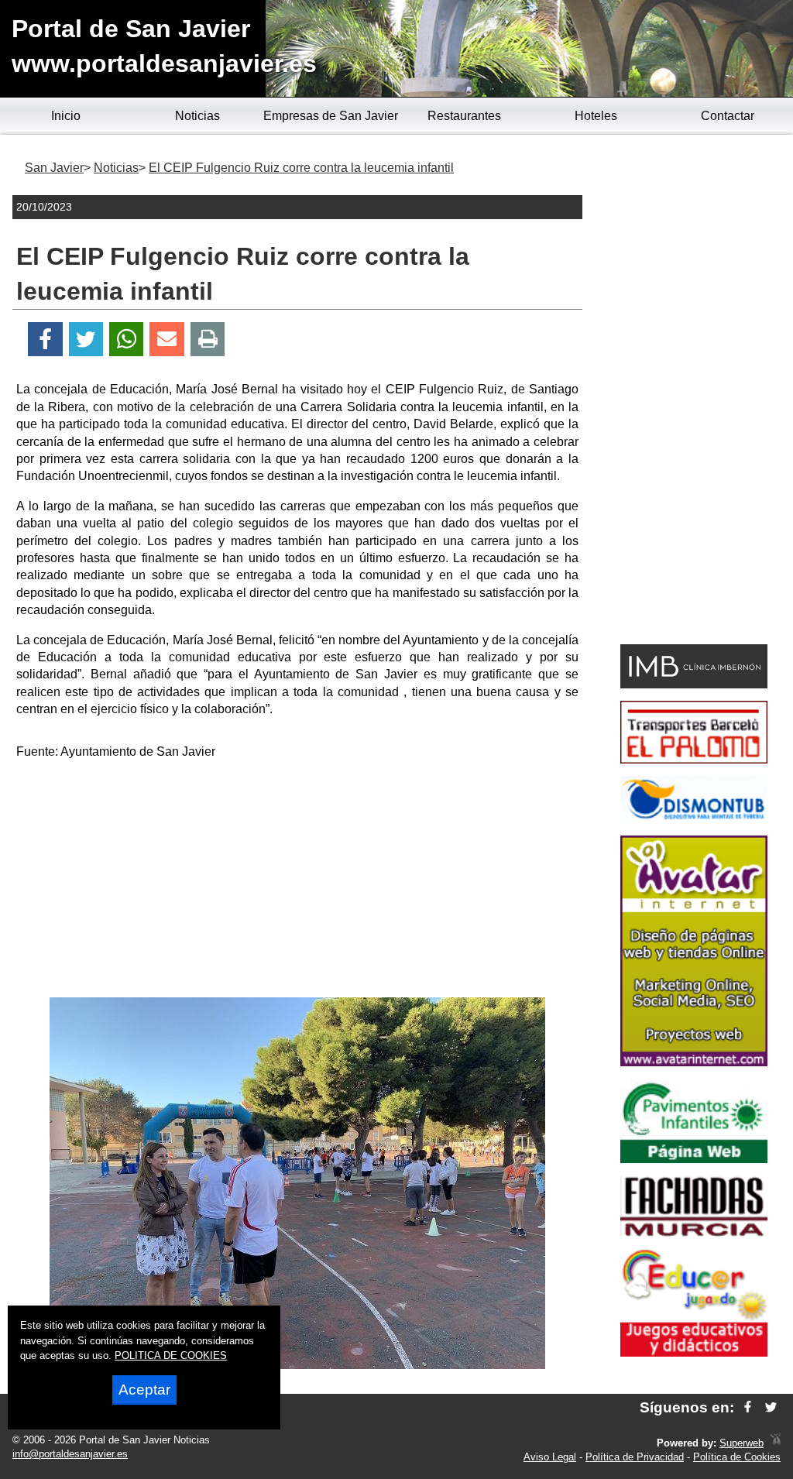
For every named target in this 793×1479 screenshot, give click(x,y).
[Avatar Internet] (693, 1062)
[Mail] (166, 339)
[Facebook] (45, 339)
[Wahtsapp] (126, 339)
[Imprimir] (208, 339)
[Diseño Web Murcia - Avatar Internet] (775, 1443)
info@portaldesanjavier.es (70, 1454)
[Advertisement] (297, 881)
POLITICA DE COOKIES (171, 1355)
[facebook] (747, 1407)
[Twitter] (86, 339)
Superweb (741, 1443)
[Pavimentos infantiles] (693, 1158)
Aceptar (144, 1389)
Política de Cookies (737, 1457)
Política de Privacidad (634, 1457)
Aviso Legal (550, 1457)
